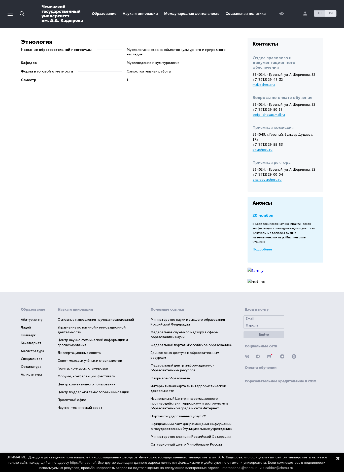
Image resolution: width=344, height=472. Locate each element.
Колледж (28, 335)
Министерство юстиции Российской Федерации (191, 437)
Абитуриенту (32, 319)
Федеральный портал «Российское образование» (191, 345)
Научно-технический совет (80, 408)
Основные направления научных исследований (96, 319)
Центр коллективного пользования (86, 384)
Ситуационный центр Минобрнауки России (186, 444)
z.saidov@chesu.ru (267, 179)
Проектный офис (72, 400)
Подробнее (262, 249)
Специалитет (32, 359)
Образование (104, 13)
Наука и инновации (140, 13)
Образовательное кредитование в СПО (280, 381)
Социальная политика (246, 13)
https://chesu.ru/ (83, 462)
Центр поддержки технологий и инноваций (93, 392)
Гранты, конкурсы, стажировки (83, 368)
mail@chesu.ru (264, 85)
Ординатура (31, 367)
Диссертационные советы (79, 353)
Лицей (26, 327)
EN (331, 13)
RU (320, 13)
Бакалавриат (31, 343)
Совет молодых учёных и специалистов (90, 360)
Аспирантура (31, 374)
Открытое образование (170, 378)
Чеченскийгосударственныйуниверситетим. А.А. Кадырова (62, 14)
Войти (264, 335)
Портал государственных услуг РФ (179, 416)
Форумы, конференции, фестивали (86, 376)
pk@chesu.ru (262, 150)
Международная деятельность (191, 13)
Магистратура (32, 351)
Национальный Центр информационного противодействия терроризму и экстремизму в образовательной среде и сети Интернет (189, 403)
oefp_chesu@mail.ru (269, 115)
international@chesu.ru (240, 468)
